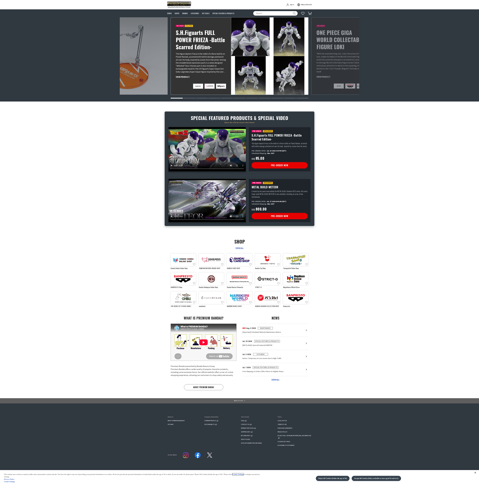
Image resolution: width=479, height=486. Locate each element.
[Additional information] (303, 13)
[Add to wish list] (194, 264)
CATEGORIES (195, 13)
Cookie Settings (238, 474)
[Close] (475, 472)
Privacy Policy (9, 479)
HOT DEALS (205, 13)
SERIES (169, 13)
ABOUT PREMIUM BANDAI (203, 387)
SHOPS (177, 13)
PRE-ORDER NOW (279, 165)
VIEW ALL (239, 248)
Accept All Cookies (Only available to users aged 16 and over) (376, 478)
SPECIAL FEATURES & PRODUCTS (223, 13)
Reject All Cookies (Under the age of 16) (332, 478)
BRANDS (185, 13)
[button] (177, 98)
